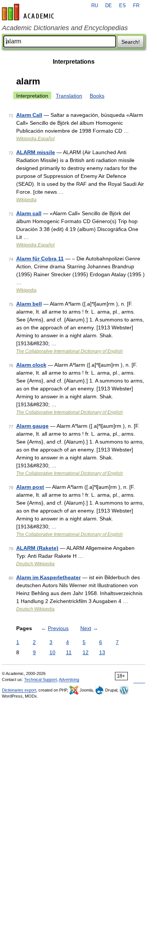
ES (122, 5)
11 (69, 652)
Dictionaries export (19, 690)
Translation (69, 96)
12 (86, 652)
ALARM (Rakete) (37, 548)
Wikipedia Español (35, 138)
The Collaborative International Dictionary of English (69, 351)
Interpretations (74, 61)
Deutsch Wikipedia (35, 563)
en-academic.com (29, 12)
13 (102, 652)
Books (97, 96)
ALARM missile (35, 152)
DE (108, 5)
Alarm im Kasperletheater (48, 577)
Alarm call (28, 213)
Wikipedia (26, 199)
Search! (130, 42)
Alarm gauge (32, 426)
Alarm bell (29, 304)
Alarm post (30, 487)
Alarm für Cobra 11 (40, 259)
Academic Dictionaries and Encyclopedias (65, 28)
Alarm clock (31, 365)
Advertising (69, 679)
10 (52, 652)
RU (94, 5)
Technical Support (40, 679)
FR (136, 5)
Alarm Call (29, 115)
